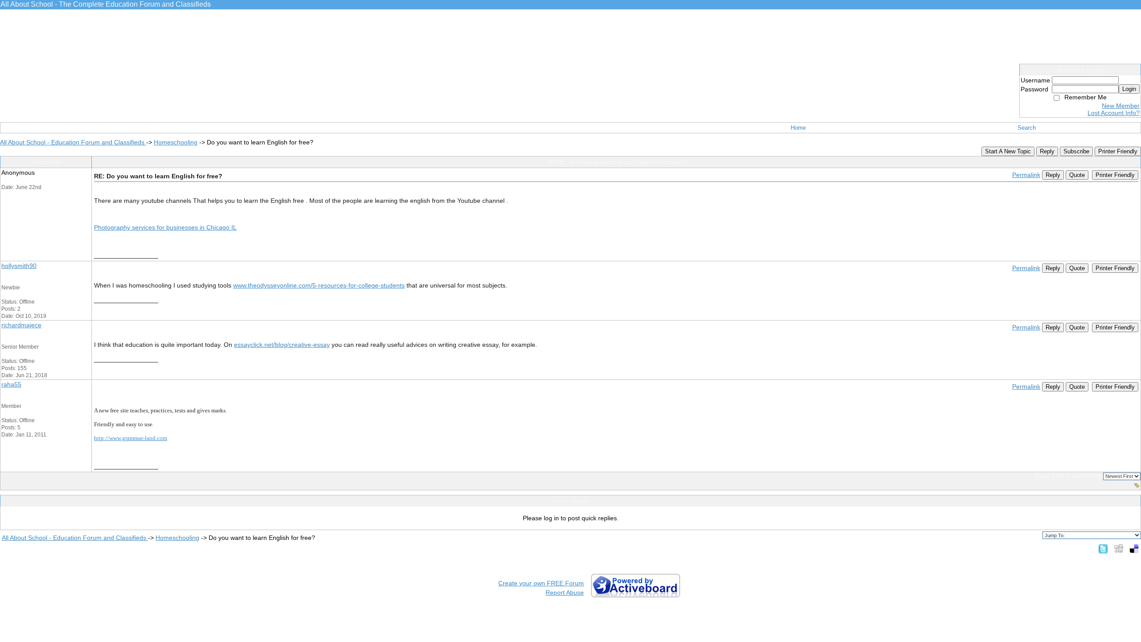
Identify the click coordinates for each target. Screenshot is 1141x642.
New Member (1121, 105)
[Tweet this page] (1103, 548)
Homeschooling (175, 142)
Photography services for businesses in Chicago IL (165, 227)
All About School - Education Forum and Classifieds (73, 142)
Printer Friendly (1117, 151)
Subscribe (1076, 151)
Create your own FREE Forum (541, 583)
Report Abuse (565, 592)
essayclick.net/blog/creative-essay (282, 344)
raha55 (11, 384)
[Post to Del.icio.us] (1134, 548)
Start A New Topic (1008, 151)
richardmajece (21, 325)
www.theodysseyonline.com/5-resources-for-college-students (319, 285)
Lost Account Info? (1114, 112)
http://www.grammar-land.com (130, 438)
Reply (1047, 151)
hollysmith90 (19, 265)
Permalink (1026, 174)
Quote (1077, 175)
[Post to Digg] (1118, 548)
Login (1129, 89)
